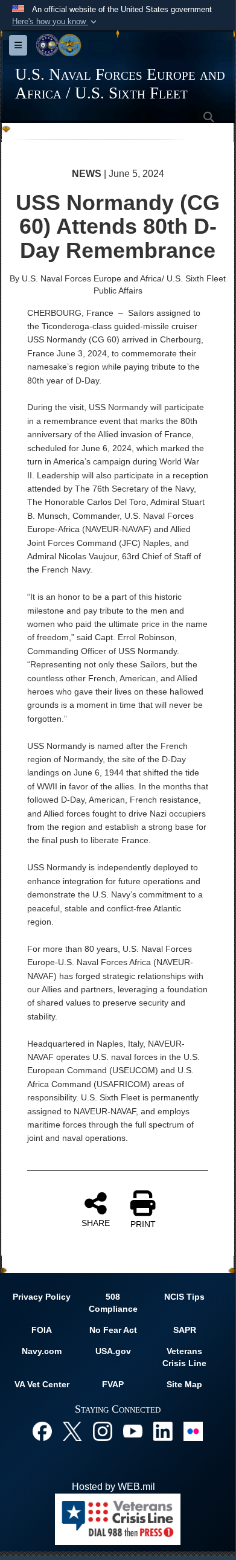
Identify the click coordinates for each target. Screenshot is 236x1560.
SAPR (184, 1330)
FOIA (41, 1330)
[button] (55, 22)
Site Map (184, 1384)
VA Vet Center (41, 1384)
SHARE (95, 1223)
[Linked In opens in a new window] (163, 1430)
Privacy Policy (42, 1297)
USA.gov (113, 1351)
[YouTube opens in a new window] (132, 1430)
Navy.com (42, 1351)
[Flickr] (193, 1430)
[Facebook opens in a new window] (42, 1430)
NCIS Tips (184, 1297)
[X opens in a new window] (72, 1430)
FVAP (113, 1384)
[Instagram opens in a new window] (102, 1430)
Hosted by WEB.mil (113, 1486)
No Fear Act (113, 1330)
